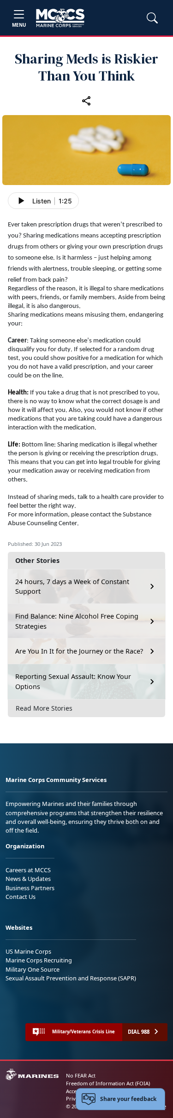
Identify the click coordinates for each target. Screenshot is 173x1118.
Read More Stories (44, 708)
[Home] (60, 17)
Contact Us (21, 896)
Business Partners (30, 888)
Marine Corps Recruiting (39, 960)
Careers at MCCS (28, 870)
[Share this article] (86, 101)
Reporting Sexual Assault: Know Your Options (73, 681)
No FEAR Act (80, 1075)
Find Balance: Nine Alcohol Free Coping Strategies (76, 621)
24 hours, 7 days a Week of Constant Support (72, 586)
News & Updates (28, 879)
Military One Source (33, 969)
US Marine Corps (28, 951)
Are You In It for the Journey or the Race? (79, 651)
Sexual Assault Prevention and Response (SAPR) (71, 978)
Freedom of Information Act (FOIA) (108, 1083)
